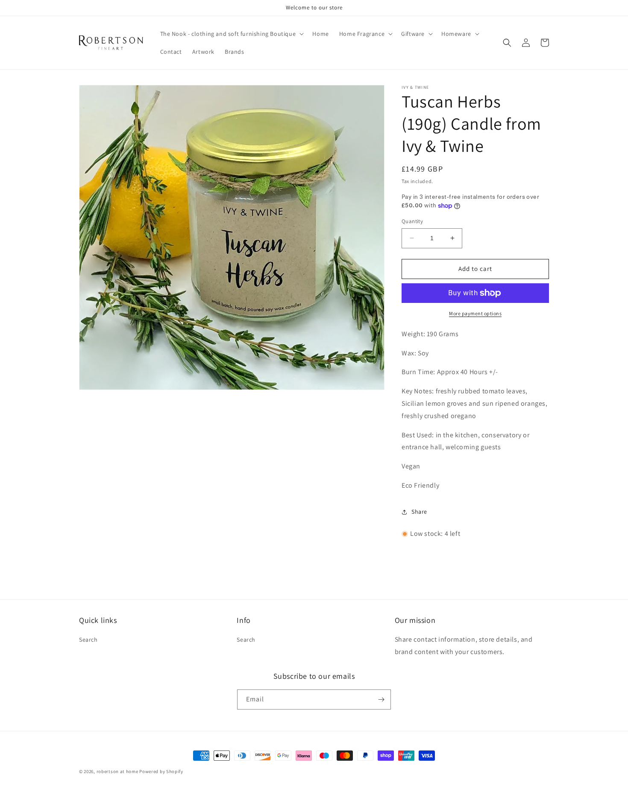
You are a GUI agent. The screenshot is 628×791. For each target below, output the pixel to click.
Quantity (412, 221)
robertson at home (117, 771)
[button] (231, 34)
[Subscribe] (381, 699)
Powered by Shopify (161, 771)
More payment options (475, 313)
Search (88, 639)
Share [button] (419, 511)
